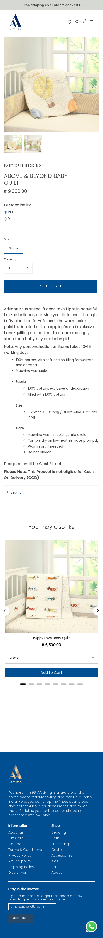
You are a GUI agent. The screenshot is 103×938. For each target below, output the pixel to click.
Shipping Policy (21, 866)
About (57, 872)
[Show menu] (91, 21)
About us (16, 832)
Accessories (62, 855)
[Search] (77, 21)
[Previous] (5, 611)
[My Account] (69, 21)
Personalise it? (17, 205)
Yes (11, 219)
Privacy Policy (19, 855)
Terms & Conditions (25, 849)
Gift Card (16, 838)
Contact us (18, 843)
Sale (55, 866)
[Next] (98, 611)
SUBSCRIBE (21, 918)
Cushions (60, 849)
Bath (55, 838)
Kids (55, 861)
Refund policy (19, 861)
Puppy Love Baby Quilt (51, 638)
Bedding (59, 832)
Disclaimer (17, 872)
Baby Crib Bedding (23, 165)
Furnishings (61, 843)
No (10, 212)
